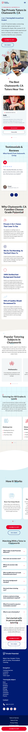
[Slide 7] (17, 383)
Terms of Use (14, 720)
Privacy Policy (14, 722)
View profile (14, 132)
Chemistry (6, 692)
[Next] (16, 195)
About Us (5, 674)
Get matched (14, 128)
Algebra (5, 687)
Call (9, 40)
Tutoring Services (8, 670)
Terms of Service (14, 718)
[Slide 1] (11, 137)
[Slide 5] (16, 137)
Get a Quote (14, 532)
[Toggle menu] (24, 2)
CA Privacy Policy (14, 725)
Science (5, 684)
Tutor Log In (6, 675)
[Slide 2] (11, 383)
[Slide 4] (15, 442)
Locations (5, 672)
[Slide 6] (16, 383)
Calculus (5, 690)
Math (4, 682)
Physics (5, 696)
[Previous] (12, 195)
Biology (5, 689)
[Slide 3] (14, 442)
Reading (5, 685)
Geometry (5, 694)
